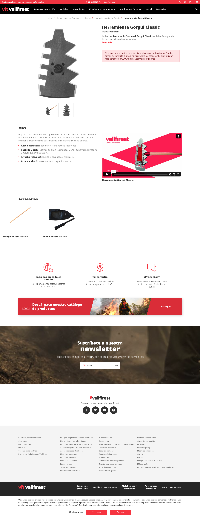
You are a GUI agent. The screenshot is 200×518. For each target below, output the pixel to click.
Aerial (149, 9)
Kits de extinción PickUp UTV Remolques (116, 444)
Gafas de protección (146, 441)
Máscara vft (142, 464)
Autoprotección (105, 437)
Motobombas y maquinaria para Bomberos (155, 467)
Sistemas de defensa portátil (111, 460)
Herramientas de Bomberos (68, 18)
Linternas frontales (68, 460)
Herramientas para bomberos (73, 441)
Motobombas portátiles (70, 470)
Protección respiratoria (147, 437)
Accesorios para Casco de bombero (75, 447)
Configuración (76, 512)
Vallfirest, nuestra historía (29, 437)
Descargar (165, 306)
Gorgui (88, 18)
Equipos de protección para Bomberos (76, 437)
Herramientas (78, 9)
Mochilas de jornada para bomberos (76, 444)
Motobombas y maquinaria (102, 9)
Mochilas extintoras (145, 451)
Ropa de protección (107, 467)
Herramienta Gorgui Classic (138, 18)
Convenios (22, 441)
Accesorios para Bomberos (71, 451)
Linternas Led (66, 464)
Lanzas (140, 457)
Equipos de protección (44, 9)
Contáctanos (109, 2)
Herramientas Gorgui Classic (107, 18)
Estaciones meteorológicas (110, 464)
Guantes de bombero (108, 454)
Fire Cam (141, 444)
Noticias (21, 447)
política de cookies (125, 505)
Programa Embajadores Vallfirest (32, 454)
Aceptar (120, 512)
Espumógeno (104, 457)
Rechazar (96, 512)
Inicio (50, 18)
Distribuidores (24, 444)
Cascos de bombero (107, 447)
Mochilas (63, 9)
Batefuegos (104, 441)
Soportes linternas (68, 467)
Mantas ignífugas (144, 447)
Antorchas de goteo (107, 470)
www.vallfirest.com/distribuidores (138, 58)
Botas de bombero (107, 451)
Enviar (70, 297)
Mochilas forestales (68, 454)
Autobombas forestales (131, 9)
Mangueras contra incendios (149, 460)
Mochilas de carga (68, 457)
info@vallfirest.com (135, 55)
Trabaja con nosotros (27, 451)
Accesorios (161, 9)
